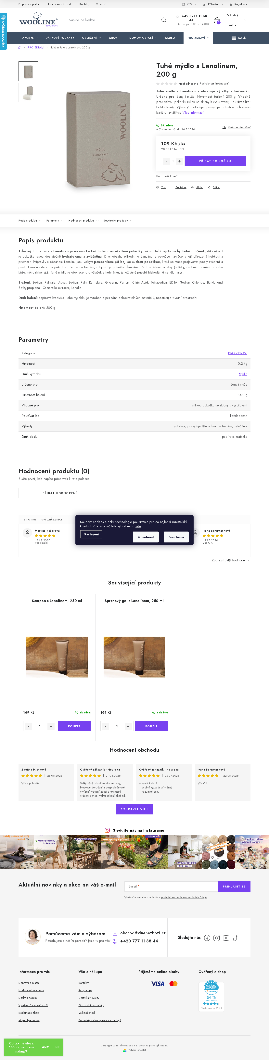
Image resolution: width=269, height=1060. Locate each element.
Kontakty (85, 4)
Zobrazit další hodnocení (230, 560)
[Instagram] (216, 938)
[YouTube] (226, 938)
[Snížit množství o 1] (166, 161)
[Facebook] (207, 938)
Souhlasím (176, 537)
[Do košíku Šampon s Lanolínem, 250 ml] (74, 726)
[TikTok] (235, 938)
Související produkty (115, 221)
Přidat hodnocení (60, 493)
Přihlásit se (234, 886)
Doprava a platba (29, 4)
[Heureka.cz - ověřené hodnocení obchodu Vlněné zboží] (211, 996)
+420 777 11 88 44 (194, 18)
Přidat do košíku (215, 161)
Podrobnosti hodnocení (214, 83)
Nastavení (91, 534)
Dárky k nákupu (28, 998)
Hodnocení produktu (81, 221)
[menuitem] (30, 38)
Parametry (52, 221)
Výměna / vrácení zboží (33, 1005)
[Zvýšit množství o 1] (179, 161)
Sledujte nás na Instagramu (138, 830)
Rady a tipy (85, 990)
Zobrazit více (134, 809)
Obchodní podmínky (91, 1005)
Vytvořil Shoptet (137, 1050)
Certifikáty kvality (89, 998)
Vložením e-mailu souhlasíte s (165, 897)
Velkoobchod (87, 1013)
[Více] (239, 38)
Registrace (241, 4)
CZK (189, 4)
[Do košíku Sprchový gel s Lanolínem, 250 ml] (151, 726)
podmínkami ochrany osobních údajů (184, 897)
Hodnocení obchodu (59, 4)
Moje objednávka (29, 1020)
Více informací (193, 112)
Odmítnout (146, 537)
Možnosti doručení (239, 127)
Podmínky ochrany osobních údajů (100, 1020)
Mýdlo (243, 374)
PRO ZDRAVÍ (237, 353)
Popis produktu (28, 221)
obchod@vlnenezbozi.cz (143, 933)
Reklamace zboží (29, 1013)
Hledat (163, 20)
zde (138, 526)
